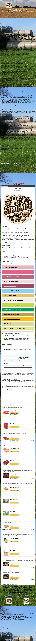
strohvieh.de (3, 624)
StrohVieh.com (3, 609)
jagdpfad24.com (3, 627)
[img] (9, 5)
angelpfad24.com (3, 626)
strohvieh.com (3, 625)
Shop (9, 595)
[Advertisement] (18, 24)
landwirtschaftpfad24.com (5, 628)
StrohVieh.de (9, 596)
